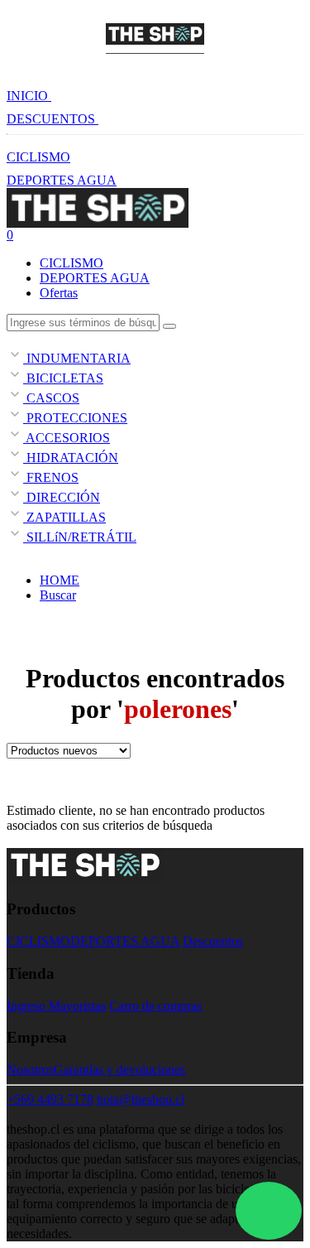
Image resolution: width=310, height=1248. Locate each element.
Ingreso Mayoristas (56, 1006)
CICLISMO (38, 157)
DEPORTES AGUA (62, 180)
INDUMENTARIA (77, 358)
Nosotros (30, 1069)
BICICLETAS (63, 378)
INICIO (29, 96)
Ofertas (59, 293)
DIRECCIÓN (61, 497)
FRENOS (51, 477)
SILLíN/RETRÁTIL (79, 537)
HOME (59, 580)
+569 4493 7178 (50, 1099)
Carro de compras (155, 1006)
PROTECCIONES (75, 418)
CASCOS (51, 398)
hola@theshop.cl (140, 1099)
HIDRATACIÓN (70, 458)
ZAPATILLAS (64, 517)
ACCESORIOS (66, 438)
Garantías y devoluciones (119, 1069)
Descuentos (213, 941)
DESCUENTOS (52, 119)
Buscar (58, 595)
